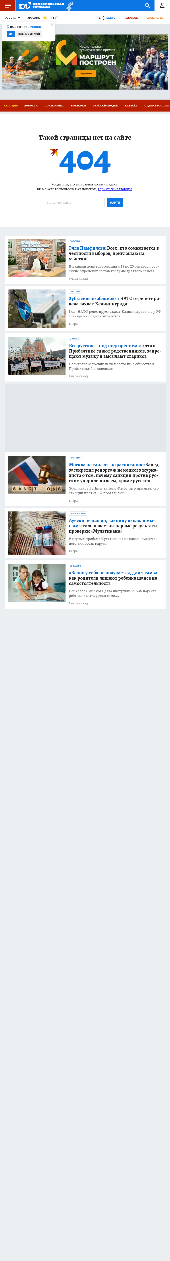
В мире (73, 339)
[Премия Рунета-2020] (68, 5)
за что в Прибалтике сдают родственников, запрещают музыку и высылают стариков (115, 351)
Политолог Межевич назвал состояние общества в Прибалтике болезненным (111, 366)
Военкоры (78, 105)
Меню (7, 5)
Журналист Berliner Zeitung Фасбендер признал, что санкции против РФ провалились (114, 490)
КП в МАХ (131, 105)
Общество (75, 566)
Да (10, 34)
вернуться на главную (115, 189)
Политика (75, 241)
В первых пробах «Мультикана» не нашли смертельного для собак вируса (114, 541)
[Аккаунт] (162, 5)
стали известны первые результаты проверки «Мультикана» (113, 526)
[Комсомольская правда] (41, 6)
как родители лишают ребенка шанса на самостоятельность (113, 578)
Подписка (155, 17)
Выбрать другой (29, 34)
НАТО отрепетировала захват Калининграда (115, 301)
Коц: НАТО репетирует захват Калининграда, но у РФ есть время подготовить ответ (115, 313)
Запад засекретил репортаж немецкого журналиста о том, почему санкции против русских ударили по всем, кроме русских (114, 472)
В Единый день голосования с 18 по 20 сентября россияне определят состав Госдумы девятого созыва (114, 268)
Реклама (131, 17)
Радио (110, 17)
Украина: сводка (105, 105)
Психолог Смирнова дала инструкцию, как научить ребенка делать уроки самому (112, 593)
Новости (31, 105)
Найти (115, 202)
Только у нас (54, 105)
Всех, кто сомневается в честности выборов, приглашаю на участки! (114, 253)
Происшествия (78, 514)
